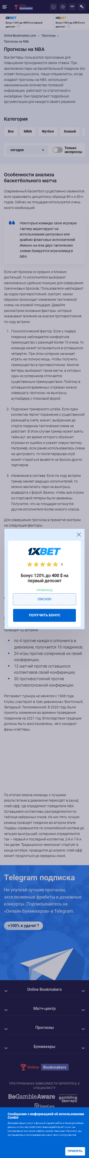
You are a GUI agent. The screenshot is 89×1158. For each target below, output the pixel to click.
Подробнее (17, 1140)
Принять (75, 1151)
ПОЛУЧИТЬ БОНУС (44, 615)
